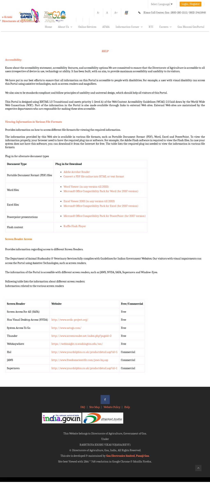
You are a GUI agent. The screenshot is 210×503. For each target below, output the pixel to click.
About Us (63, 27)
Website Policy (112, 407)
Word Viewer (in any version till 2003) (86, 186)
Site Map (94, 407)
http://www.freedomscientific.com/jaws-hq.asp (79, 360)
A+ (116, 12)
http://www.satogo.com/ (66, 328)
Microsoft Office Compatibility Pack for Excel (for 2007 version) (101, 206)
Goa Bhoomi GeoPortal (191, 27)
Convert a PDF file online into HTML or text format (94, 176)
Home (48, 27)
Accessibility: (13, 60)
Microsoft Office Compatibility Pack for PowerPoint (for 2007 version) (105, 216)
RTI (151, 27)
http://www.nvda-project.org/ (69, 319)
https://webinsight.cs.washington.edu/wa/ (77, 344)
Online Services (87, 27)
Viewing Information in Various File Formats (33, 122)
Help (127, 407)
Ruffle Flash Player (75, 226)
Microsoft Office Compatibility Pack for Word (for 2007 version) (101, 191)
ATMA (106, 27)
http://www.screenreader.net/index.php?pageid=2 (81, 336)
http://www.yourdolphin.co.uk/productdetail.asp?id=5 (84, 352)
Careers (163, 27)
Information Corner (127, 27)
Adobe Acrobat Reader (77, 172)
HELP (105, 51)
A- (98, 12)
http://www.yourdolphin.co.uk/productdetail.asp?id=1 (84, 368)
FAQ (83, 407)
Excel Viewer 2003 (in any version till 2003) (89, 201)
